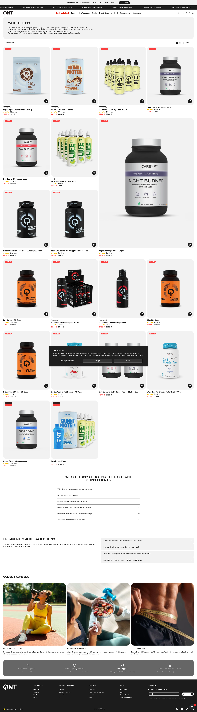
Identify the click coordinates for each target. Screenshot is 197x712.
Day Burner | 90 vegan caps (15, 179)
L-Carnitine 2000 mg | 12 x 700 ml (113, 110)
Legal (122, 692)
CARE (35, 697)
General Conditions (126, 695)
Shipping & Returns (64, 692)
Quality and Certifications (96, 692)
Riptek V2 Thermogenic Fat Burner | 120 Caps (22, 251)
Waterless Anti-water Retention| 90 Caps (165, 392)
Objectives (137, 13)
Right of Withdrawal (126, 697)
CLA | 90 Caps (153, 320)
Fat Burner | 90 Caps (12, 320)
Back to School (62, 13)
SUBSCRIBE (189, 694)
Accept (97, 361)
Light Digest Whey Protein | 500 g (17, 110)
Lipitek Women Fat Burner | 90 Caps (66, 392)
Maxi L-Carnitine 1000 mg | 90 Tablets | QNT (70, 251)
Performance (84, 13)
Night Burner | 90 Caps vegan (159, 107)
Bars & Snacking (105, 13)
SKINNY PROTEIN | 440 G (62, 110)
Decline (128, 361)
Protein (74, 13)
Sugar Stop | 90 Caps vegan (15, 461)
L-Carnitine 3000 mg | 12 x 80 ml (65, 323)
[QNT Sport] (10, 687)
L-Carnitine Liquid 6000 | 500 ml (112, 323)
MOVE (35, 695)
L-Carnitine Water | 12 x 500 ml (64, 181)
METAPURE (36, 689)
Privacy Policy (138, 355)
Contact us (62, 689)
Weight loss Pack (58, 461)
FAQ (60, 697)
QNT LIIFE (36, 692)
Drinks (94, 13)
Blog (90, 697)
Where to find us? (64, 695)
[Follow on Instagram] (177, 709)
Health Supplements (122, 13)
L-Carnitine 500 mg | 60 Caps (15, 392)
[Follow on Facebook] (182, 709)
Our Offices (92, 695)
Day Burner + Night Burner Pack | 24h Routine (118, 392)
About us (92, 689)
